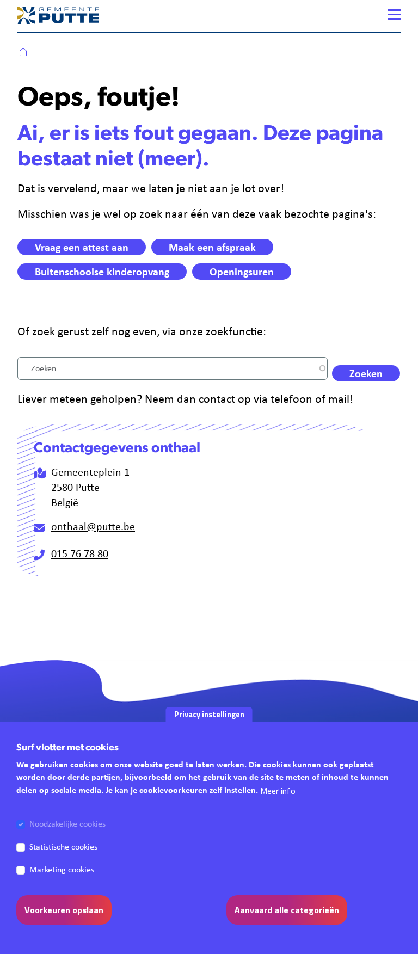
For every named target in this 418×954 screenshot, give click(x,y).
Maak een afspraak (212, 246)
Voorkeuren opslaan (63, 909)
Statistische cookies (63, 846)
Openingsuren (242, 271)
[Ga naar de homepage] (58, 14)
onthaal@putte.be (93, 526)
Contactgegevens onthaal (117, 448)
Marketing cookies (61, 869)
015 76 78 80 (79, 553)
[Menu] (394, 14)
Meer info (278, 790)
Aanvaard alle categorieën (287, 909)
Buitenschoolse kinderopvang (102, 271)
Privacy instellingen (209, 715)
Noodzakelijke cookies (67, 823)
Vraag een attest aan (81, 246)
